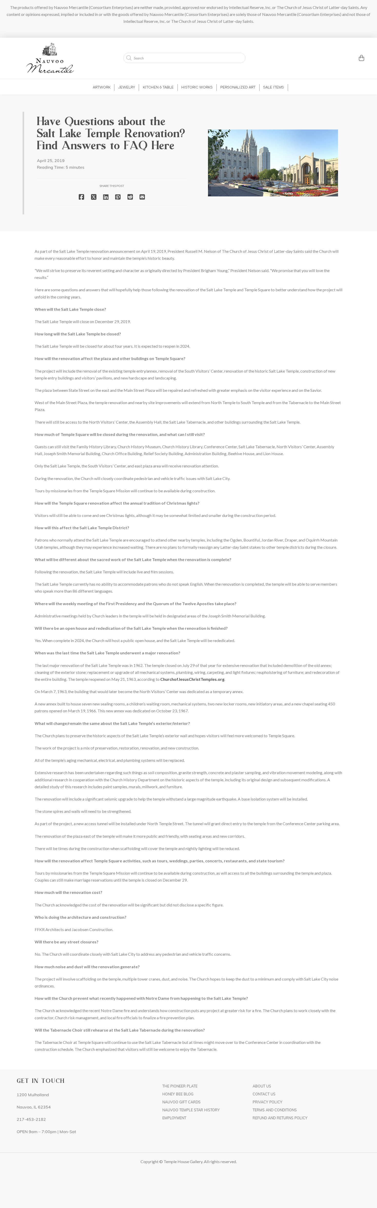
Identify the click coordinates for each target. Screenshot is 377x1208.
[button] (355, 58)
